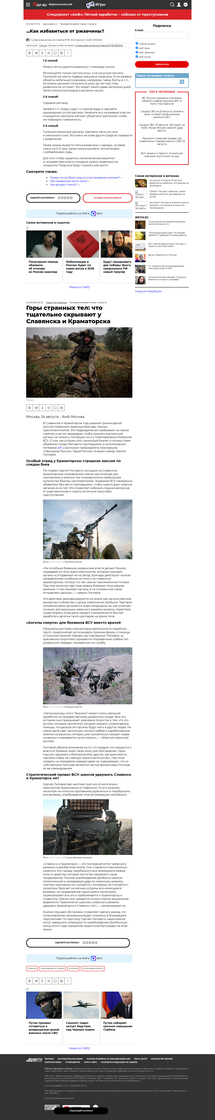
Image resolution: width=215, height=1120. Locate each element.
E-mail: (139, 30)
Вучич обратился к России (162, 255)
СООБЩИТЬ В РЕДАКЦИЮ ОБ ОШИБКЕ (119, 1062)
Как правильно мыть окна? (69, 181)
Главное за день (147, 44)
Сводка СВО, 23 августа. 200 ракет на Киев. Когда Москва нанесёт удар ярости (162, 128)
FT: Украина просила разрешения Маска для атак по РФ (166, 267)
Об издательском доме (70, 1059)
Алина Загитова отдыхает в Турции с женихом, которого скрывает (167, 278)
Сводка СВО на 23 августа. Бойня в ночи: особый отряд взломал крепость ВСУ (162, 114)
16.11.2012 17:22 (33, 24)
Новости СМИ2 (79, 287)
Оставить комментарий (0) (107, 198)
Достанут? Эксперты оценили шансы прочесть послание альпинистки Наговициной (168, 205)
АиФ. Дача (144, 48)
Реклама (49, 1059)
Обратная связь (53, 1062)
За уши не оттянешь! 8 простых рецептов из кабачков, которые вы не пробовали (169, 183)
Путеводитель (72, 1062)
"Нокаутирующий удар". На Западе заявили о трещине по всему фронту (167, 234)
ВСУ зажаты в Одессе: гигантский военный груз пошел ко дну (162, 155)
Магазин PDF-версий (162, 1059)
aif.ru (61, 447)
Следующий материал (81, 1111)
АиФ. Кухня (144, 57)
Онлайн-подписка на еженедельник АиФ (108, 1059)
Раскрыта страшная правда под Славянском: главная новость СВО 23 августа (162, 141)
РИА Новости (57, 562)
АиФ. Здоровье (147, 52)
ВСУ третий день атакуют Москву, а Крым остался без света (167, 245)
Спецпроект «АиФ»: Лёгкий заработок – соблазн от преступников (107, 14)
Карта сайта (90, 1062)
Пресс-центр (140, 1059)
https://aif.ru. (54, 1093)
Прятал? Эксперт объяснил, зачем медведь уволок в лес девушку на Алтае (167, 194)
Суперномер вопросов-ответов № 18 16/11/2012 (99, 45)
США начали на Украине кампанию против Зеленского (166, 223)
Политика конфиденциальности (59, 1098)
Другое (43, 45)
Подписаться (162, 64)
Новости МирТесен (148, 291)
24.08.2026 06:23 (34, 302)
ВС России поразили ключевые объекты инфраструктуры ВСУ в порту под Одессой (162, 101)
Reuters (30, 400)
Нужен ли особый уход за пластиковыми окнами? (85, 177)
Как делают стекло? (63, 184)
